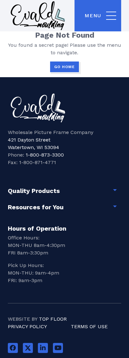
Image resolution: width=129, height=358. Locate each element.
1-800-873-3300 (45, 155)
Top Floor (53, 319)
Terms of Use (89, 326)
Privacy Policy (27, 326)
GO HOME (64, 67)
